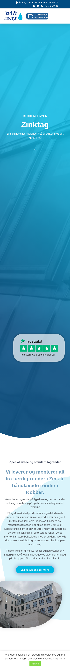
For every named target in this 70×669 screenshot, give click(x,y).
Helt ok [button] (35, 663)
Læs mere (59, 658)
